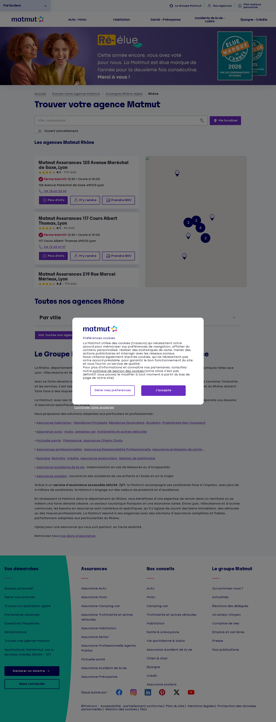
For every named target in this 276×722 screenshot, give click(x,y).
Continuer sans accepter (94, 407)
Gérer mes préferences (112, 390)
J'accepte (163, 390)
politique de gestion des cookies (118, 371)
